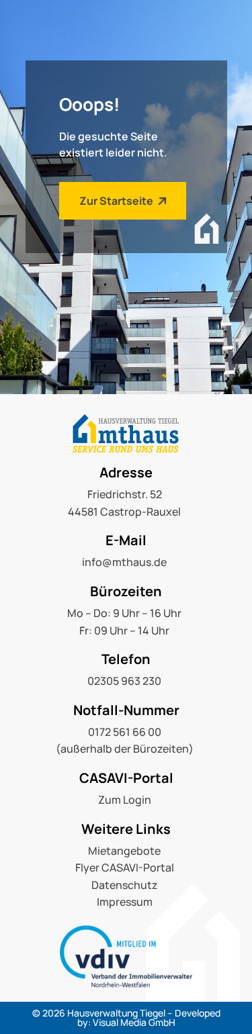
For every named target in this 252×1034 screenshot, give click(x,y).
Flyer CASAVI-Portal (124, 867)
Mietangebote (124, 850)
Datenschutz (124, 885)
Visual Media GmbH (134, 1022)
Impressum (125, 901)
